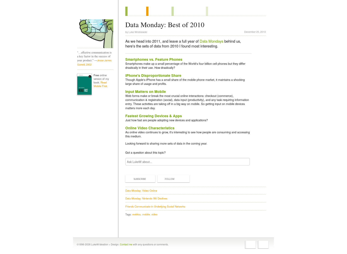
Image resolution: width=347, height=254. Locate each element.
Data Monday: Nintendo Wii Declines (146, 198)
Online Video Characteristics (150, 127)
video (154, 214)
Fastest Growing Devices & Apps (153, 115)
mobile (146, 214)
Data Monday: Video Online (141, 190)
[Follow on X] (250, 244)
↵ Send (244, 161)
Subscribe (140, 179)
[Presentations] (188, 11)
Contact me (126, 244)
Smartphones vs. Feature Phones (153, 59)
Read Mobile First (100, 84)
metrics (136, 214)
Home (94, 12)
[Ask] (214, 11)
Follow (169, 179)
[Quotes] (158, 11)
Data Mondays (211, 41)
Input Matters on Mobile (145, 91)
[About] (135, 11)
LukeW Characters (95, 33)
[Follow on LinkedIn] (263, 244)
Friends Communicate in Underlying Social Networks (155, 206)
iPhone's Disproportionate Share (153, 75)
